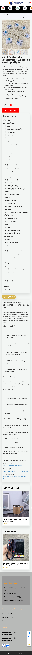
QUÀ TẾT (6, 287)
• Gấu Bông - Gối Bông (10, 200)
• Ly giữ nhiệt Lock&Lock (11, 242)
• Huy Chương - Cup (9, 203)
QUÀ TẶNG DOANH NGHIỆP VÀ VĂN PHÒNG (15, 180)
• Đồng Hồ (7, 197)
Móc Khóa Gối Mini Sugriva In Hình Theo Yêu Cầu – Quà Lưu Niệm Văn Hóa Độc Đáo (15, 520)
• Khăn (6, 224)
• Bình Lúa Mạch (8, 153)
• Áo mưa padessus (9, 132)
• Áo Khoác (7, 126)
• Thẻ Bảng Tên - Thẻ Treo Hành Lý (14, 269)
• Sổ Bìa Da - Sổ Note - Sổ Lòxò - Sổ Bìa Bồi (16, 212)
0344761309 (7, 640)
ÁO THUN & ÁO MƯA (9, 123)
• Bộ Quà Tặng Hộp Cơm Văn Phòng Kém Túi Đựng (15, 190)
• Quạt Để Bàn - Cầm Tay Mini (12, 266)
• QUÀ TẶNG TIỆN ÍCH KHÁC (12, 233)
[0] (29, 3)
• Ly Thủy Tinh (8, 248)
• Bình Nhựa (7, 156)
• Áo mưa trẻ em (8, 135)
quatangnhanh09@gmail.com (17, 597)
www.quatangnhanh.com (16, 600)
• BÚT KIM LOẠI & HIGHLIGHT (12, 194)
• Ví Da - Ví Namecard (10, 278)
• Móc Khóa (7, 209)
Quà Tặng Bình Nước (9, 141)
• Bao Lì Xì (7, 290)
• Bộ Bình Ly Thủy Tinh (10, 162)
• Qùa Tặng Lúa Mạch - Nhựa (12, 230)
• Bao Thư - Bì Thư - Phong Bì (12, 254)
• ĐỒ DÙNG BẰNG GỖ (10, 221)
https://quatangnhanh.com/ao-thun (12, 465)
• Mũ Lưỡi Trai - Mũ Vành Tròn (12, 257)
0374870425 (7, 635)
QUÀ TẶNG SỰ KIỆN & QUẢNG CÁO (13, 251)
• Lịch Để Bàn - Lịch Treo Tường (13, 206)
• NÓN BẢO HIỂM (8, 260)
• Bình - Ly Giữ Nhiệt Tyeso (11, 144)
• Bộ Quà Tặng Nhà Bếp (10, 218)
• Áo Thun (7, 138)
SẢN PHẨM (6, 120)
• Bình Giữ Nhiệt (8, 147)
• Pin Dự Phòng (8, 171)
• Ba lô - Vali (7, 284)
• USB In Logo (8, 177)
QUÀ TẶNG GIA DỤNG (9, 215)
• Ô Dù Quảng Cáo (9, 263)
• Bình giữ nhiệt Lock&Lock (11, 150)
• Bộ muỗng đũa (8, 183)
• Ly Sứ (6, 245)
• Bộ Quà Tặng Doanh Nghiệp (12, 186)
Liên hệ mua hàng (10, 110)
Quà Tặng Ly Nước (8, 236)
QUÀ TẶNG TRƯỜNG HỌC (10, 281)
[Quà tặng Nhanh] (16, 2)
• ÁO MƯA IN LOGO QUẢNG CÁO (13, 129)
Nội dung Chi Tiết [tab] (9, 297)
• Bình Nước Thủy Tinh (10, 159)
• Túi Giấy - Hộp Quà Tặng (11, 272)
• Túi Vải (6, 275)
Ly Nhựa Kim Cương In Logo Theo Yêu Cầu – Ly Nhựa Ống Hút (17, 564)
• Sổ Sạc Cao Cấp (9, 174)
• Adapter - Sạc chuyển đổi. (11, 168)
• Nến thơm (7, 227)
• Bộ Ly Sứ (7, 239)
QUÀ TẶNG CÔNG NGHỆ (10, 165)
